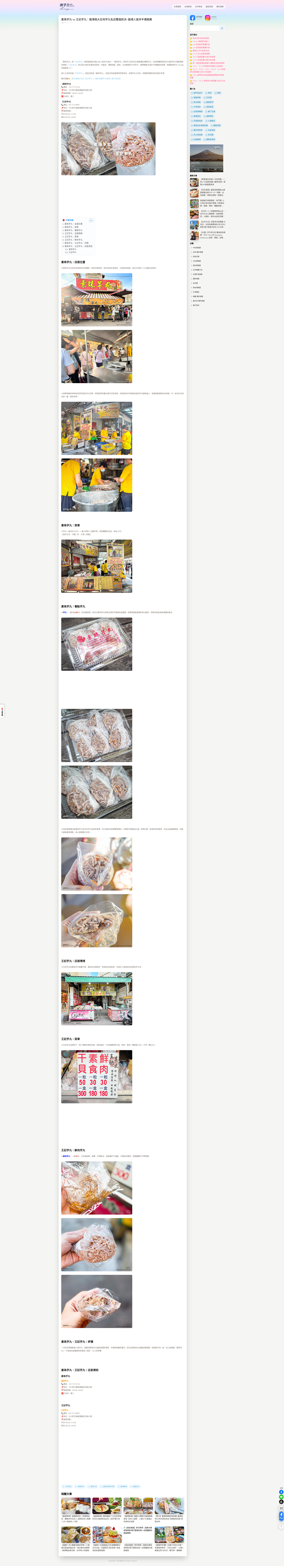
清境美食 (209, 107)
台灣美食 (188, 6)
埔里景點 (197, 97)
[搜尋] (222, 28)
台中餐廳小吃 (197, 270)
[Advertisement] (122, 42)
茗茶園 (210, 135)
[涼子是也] (67, 7)
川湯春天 (211, 121)
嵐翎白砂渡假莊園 (201, 125)
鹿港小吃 (93, 1486)
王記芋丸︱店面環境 (74, 233)
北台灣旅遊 (197, 261)
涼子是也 (120, 1561)
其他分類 (196, 256)
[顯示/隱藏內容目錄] (90, 220)
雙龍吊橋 (216, 125)
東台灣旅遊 (197, 288)
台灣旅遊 (177, 6)
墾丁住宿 (211, 111)
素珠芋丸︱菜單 (72, 227)
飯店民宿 (209, 6)
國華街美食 (210, 139)
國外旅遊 (220, 6)
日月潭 (209, 97)
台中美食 (198, 6)
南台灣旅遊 (197, 265)
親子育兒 (196, 305)
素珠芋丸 (72, 249)
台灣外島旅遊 (197, 274)
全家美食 (211, 130)
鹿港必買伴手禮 (108, 1486)
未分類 (195, 283)
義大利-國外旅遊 (199, 301)
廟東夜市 (209, 102)
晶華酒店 (209, 116)
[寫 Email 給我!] (281, 1508)
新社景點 (197, 102)
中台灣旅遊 (197, 248)
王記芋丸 (79, 62)
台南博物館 (198, 111)
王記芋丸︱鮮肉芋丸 (74, 240)
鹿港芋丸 (136, 1486)
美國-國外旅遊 (198, 296)
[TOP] (281, 1526)
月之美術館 (198, 135)
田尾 (219, 93)
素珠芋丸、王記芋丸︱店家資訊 (79, 246)
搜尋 (191, 24)
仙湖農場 (197, 139)
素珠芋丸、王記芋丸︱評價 (77, 243)
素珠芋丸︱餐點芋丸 (74, 230)
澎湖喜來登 (198, 121)
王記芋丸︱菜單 (72, 236)
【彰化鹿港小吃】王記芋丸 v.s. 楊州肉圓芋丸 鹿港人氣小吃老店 (96, 78)
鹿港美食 (123, 1486)
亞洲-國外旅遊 (198, 252)
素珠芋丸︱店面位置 (74, 224)
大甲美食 (197, 107)
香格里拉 (197, 116)
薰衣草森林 (198, 130)
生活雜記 (196, 292)
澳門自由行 (198, 93)
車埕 (210, 93)
